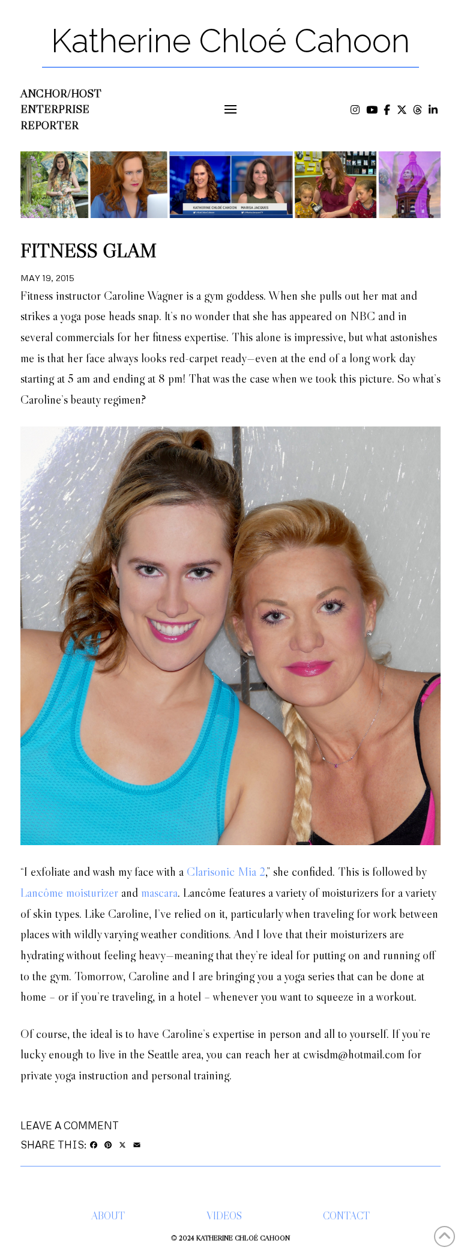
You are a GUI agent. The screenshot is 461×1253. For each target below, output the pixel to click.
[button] (230, 109)
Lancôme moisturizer (69, 892)
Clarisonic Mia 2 (226, 871)
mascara (159, 892)
